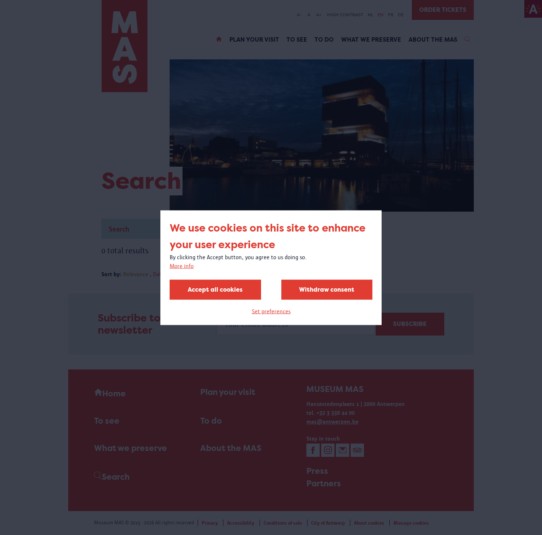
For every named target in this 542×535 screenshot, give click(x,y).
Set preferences (271, 311)
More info (182, 266)
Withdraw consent (326, 289)
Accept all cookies (215, 289)
